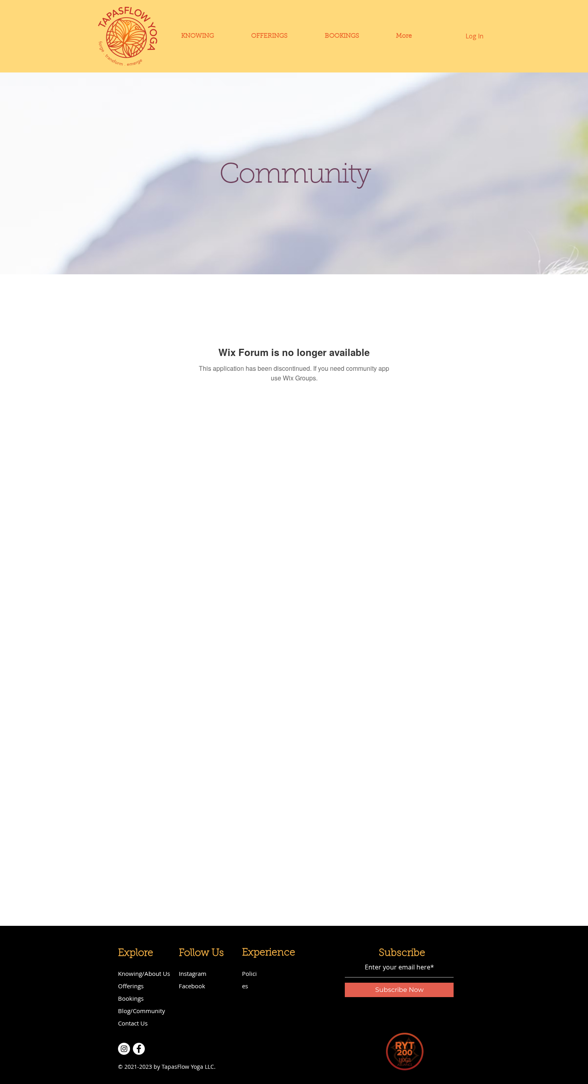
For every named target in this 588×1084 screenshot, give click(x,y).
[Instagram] (124, 1049)
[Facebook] (139, 1049)
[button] (342, 36)
